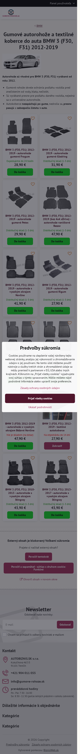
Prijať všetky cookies (40, 398)
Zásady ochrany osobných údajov (40, 388)
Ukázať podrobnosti (40, 407)
